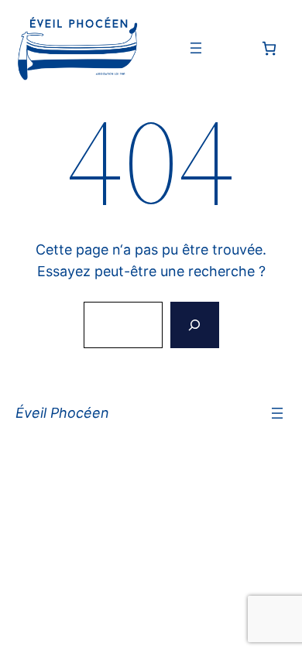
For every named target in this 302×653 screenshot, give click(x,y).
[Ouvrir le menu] (196, 48)
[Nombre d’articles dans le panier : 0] (269, 48)
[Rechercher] (194, 325)
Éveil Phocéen (62, 413)
